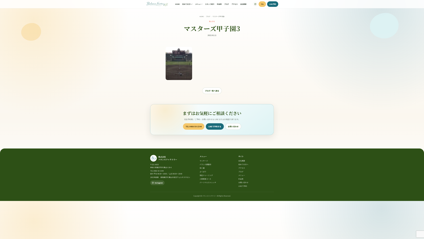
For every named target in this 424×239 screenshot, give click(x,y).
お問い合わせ (233, 126)
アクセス (235, 4)
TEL (262, 4)
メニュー (198, 4)
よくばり (203, 171)
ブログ (226, 4)
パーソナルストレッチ (208, 182)
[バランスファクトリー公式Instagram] (255, 4)
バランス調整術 (205, 164)
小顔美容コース (205, 179)
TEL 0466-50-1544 (194, 126)
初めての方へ (187, 4)
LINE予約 (272, 4)
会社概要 (243, 4)
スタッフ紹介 (209, 4)
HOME (177, 4)
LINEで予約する (214, 126)
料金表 (219, 4)
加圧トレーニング (206, 175)
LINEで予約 (242, 186)
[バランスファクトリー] (157, 4)
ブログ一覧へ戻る (212, 90)
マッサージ (204, 161)
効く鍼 (202, 168)
